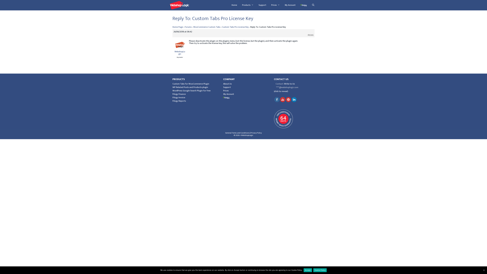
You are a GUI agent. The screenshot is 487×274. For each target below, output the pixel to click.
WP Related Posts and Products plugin (190, 87)
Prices (274, 5)
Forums (188, 27)
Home (234, 5)
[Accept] (484, 270)
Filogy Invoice (178, 97)
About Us (227, 84)
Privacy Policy (256, 132)
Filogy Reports (179, 101)
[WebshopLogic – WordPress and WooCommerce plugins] (179, 5)
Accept (308, 270)
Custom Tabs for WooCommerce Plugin (190, 84)
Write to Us (289, 84)
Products (246, 5)
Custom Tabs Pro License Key (235, 27)
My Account (290, 5)
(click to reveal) (281, 91)
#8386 (311, 35)
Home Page (177, 27)
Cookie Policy (320, 270)
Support (262, 5)
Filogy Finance (179, 94)
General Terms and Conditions (237, 132)
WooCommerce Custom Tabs (206, 27)
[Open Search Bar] (313, 5)
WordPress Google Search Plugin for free (191, 90)
